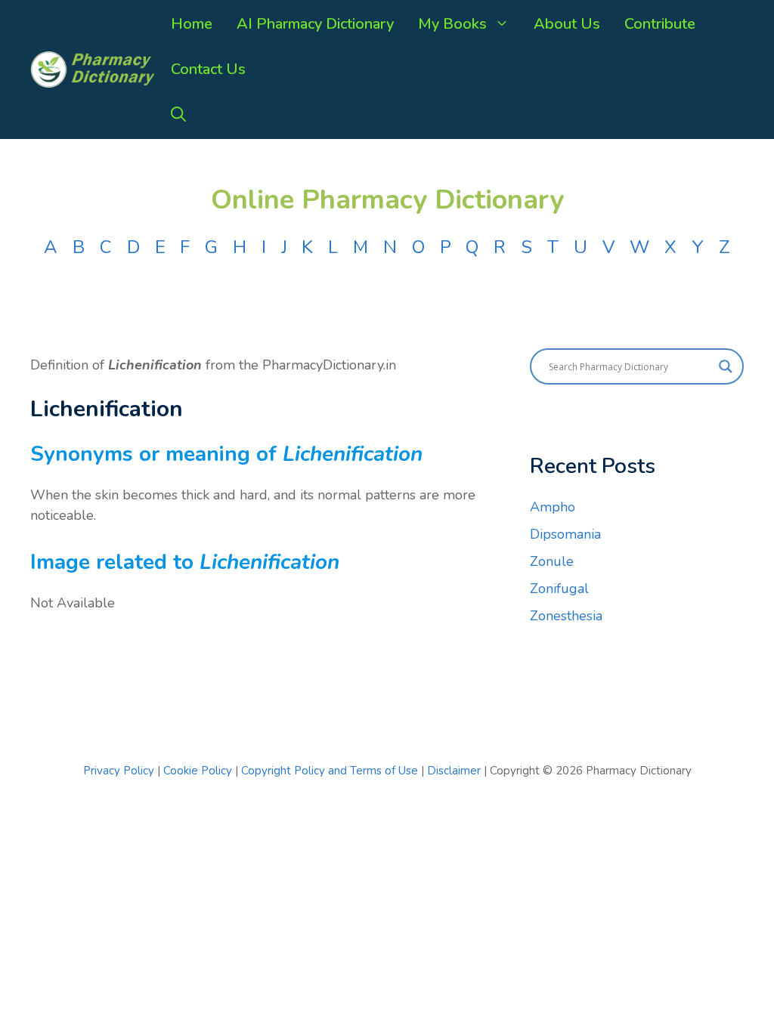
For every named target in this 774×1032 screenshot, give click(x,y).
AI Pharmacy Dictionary (315, 24)
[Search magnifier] (725, 366)
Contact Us (208, 69)
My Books (452, 24)
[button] (178, 114)
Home (191, 24)
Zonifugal (559, 588)
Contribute (659, 24)
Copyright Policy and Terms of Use (331, 770)
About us (567, 24)
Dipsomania (565, 534)
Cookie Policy (199, 770)
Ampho (552, 507)
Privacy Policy (118, 770)
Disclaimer (454, 770)
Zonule (552, 561)
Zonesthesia (566, 616)
